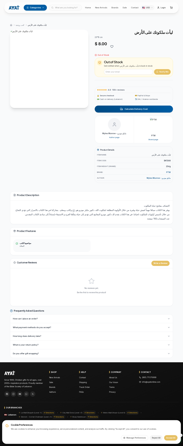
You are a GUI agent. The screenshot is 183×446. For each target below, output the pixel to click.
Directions (50, 413)
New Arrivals (101, 7)
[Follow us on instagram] (13, 394)
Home (88, 7)
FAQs (81, 392)
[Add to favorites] (112, 46)
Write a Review (160, 263)
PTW (168, 172)
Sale (125, 7)
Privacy (112, 392)
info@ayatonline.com (151, 382)
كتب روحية (20, 25)
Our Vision (113, 382)
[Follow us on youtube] (20, 394)
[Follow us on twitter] (32, 394)
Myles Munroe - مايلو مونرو (159, 178)
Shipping (83, 382)
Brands (114, 7)
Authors (52, 392)
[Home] (11, 25)
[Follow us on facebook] (7, 394)
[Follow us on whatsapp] (26, 394)
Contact (135, 7)
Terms (112, 387)
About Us (113, 377)
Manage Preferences (136, 438)
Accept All (170, 438)
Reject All (156, 438)
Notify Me (164, 72)
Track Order (84, 387)
